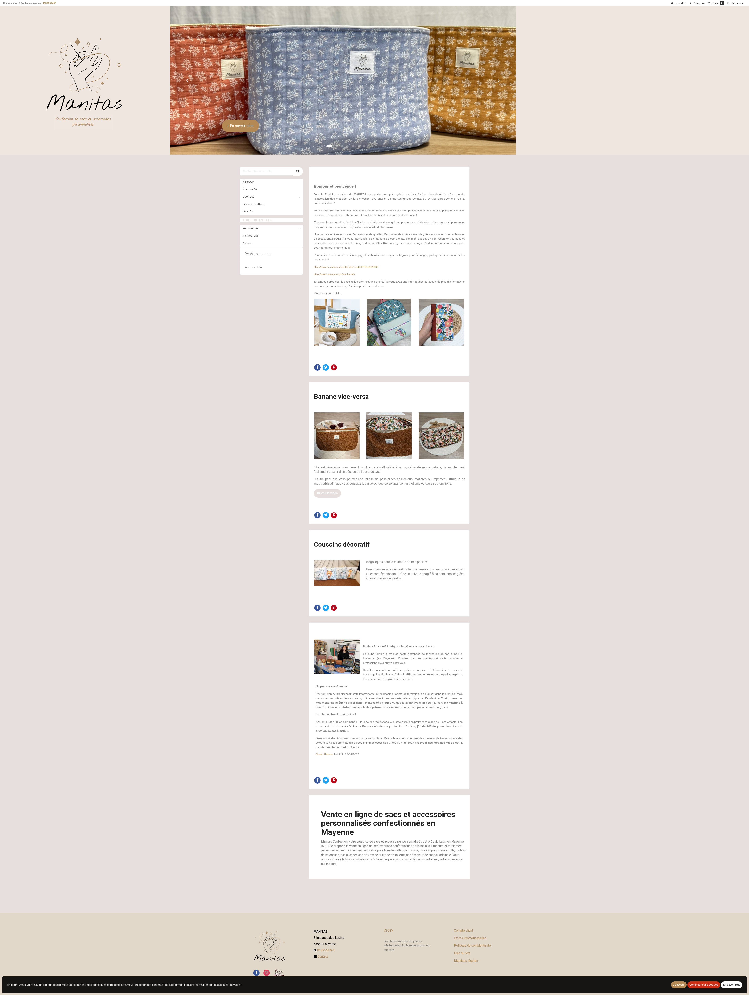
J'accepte (679, 984)
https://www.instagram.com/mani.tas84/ (334, 248)
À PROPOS (248, 156)
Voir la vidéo (329, 467)
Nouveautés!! (250, 163)
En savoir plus (204, 104)
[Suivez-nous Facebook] (256, 947)
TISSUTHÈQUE (250, 202)
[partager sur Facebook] (318, 341)
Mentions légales (466, 935)
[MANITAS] (68, 60)
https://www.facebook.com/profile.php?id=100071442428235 (346, 241)
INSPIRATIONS (250, 210)
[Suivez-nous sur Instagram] (266, 947)
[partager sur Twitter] (326, 341)
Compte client (463, 904)
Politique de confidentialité (472, 920)
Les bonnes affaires (254, 178)
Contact (247, 217)
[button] (154, 67)
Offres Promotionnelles (470, 912)
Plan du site (462, 927)
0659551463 (49, 3)
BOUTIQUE (248, 171)
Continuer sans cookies (703, 984)
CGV (390, 904)
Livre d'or (248, 185)
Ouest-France (324, 728)
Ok (298, 145)
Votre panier (260, 228)
